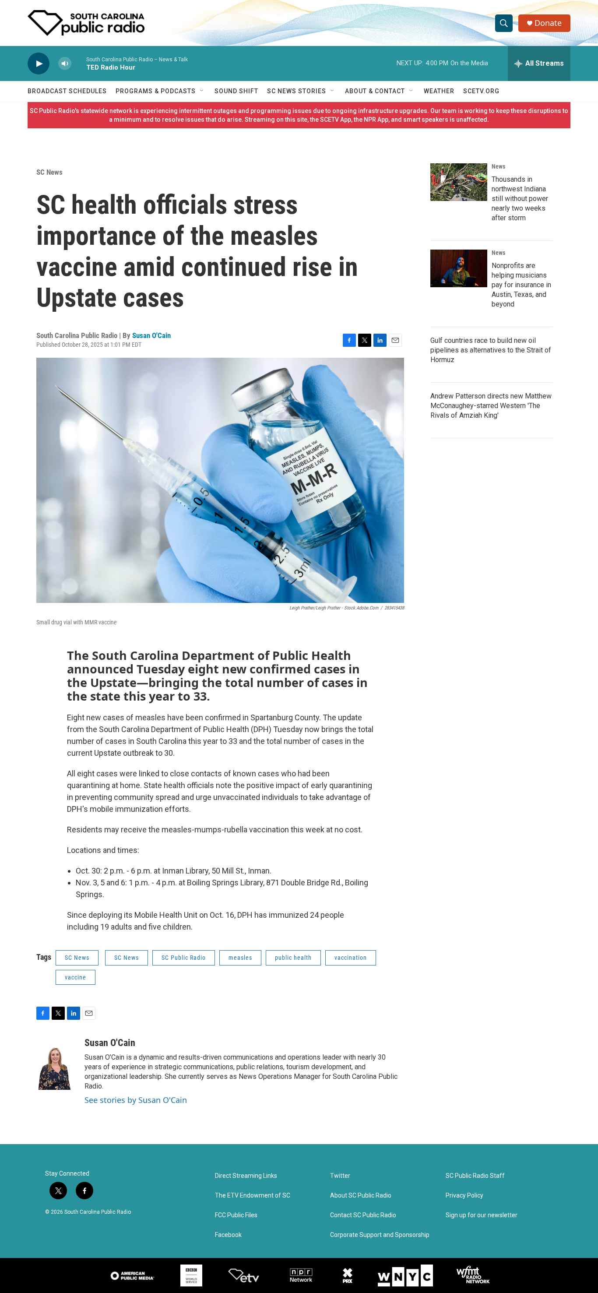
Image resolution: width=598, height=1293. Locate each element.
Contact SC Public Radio (363, 1215)
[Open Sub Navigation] (202, 91)
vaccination (350, 957)
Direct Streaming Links (246, 1176)
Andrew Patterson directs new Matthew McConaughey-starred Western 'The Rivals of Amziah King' (491, 405)
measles (240, 957)
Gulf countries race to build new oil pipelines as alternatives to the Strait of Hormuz (490, 350)
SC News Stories (296, 91)
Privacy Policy (464, 1195)
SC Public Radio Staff (475, 1176)
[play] (39, 64)
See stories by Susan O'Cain (135, 1100)
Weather (439, 91)
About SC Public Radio (360, 1195)
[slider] (78, 63)
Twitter (340, 1176)
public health (293, 957)
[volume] (64, 64)
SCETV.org (481, 91)
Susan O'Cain (151, 335)
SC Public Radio (184, 957)
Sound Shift (236, 91)
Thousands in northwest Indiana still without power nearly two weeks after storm (520, 198)
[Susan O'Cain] (56, 1063)
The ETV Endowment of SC (252, 1195)
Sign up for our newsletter (481, 1215)
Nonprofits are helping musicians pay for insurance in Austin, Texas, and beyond (521, 284)
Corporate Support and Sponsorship (379, 1235)
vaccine (75, 977)
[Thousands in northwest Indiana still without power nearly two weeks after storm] (458, 182)
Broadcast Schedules (67, 91)
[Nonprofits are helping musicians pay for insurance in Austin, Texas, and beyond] (458, 268)
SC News (49, 172)
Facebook (228, 1235)
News (498, 166)
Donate (548, 23)
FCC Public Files (236, 1215)
